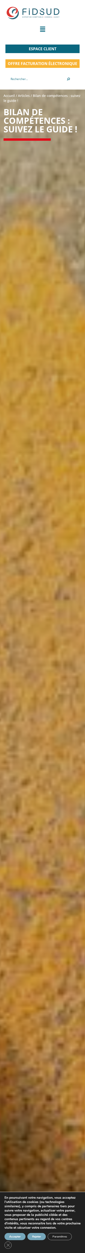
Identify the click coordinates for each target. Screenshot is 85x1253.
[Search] (68, 79)
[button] (42, 30)
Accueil (9, 95)
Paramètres (59, 1236)
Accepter (15, 1236)
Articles (24, 95)
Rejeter (36, 1236)
